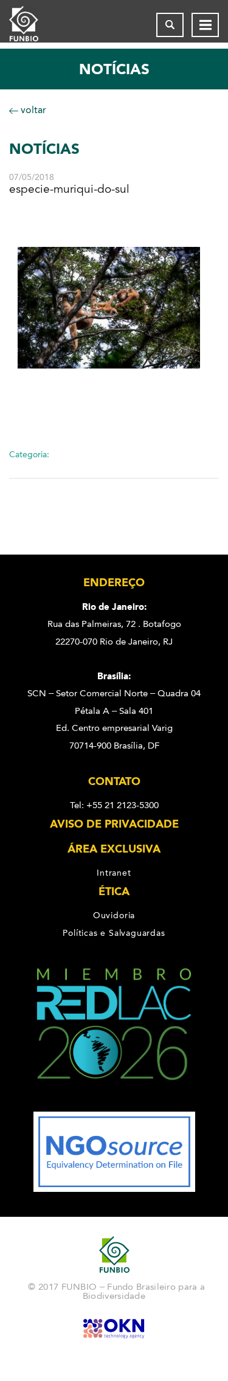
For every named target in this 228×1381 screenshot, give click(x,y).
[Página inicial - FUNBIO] (33, 25)
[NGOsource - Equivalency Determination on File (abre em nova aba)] (114, 1189)
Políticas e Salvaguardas (114, 933)
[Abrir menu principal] (205, 25)
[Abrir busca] (170, 25)
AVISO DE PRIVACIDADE (114, 824)
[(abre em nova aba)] (114, 1103)
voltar (32, 110)
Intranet (114, 872)
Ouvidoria (114, 915)
